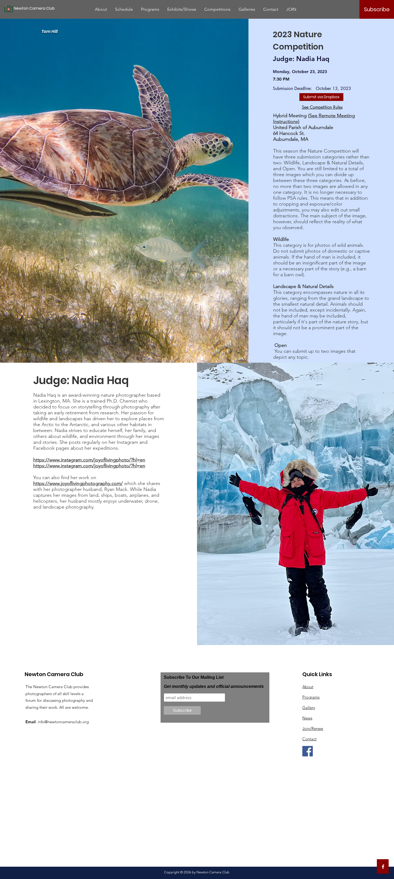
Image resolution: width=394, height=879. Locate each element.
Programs (310, 697)
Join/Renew (312, 728)
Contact (309, 738)
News (307, 718)
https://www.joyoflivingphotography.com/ (78, 483)
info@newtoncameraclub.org (63, 721)
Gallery (308, 707)
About (307, 686)
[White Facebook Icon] (383, 867)
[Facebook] (307, 751)
